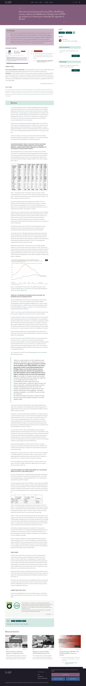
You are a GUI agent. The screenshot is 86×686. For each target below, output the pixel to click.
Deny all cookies (58, 678)
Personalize (73, 678)
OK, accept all (65, 674)
